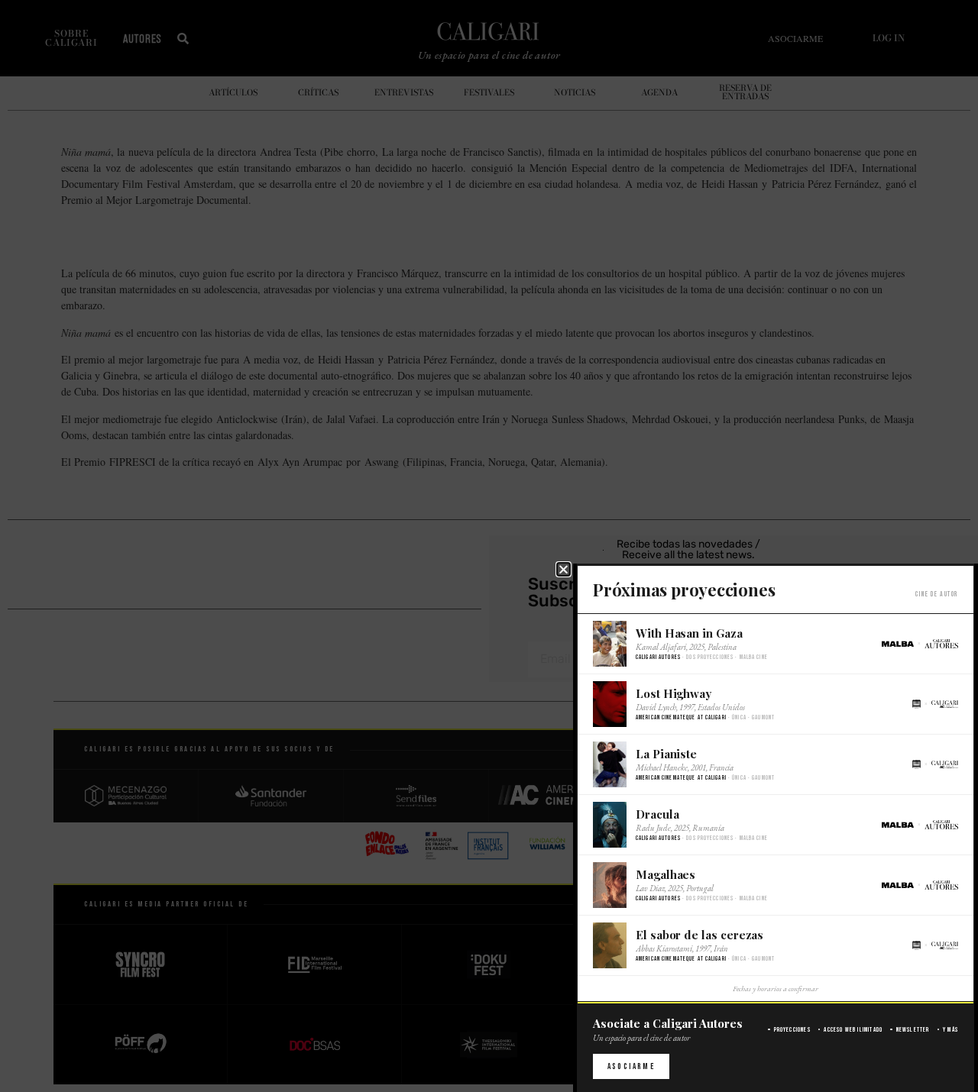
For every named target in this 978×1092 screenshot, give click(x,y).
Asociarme (631, 1066)
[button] (563, 569)
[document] (489, 546)
